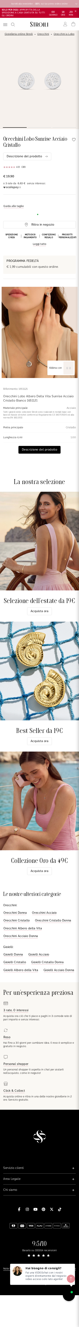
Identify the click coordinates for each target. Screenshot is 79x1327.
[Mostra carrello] (73, 24)
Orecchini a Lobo (64, 34)
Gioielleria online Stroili (19, 34)
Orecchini (43, 34)
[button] (39, 239)
